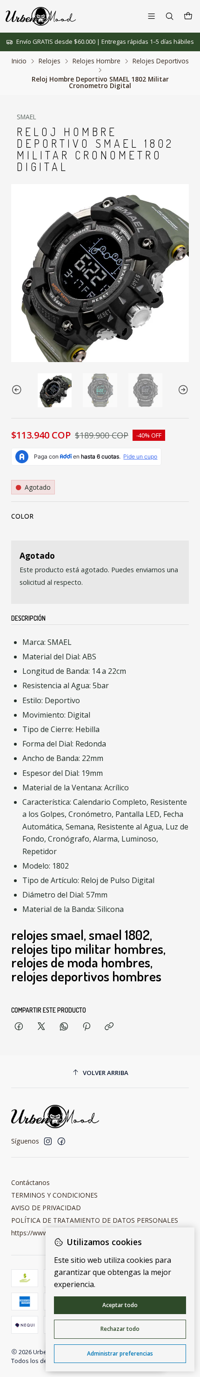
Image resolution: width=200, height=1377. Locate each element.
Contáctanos (30, 1182)
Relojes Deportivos (161, 61)
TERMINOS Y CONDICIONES (54, 1195)
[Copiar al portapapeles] (109, 1027)
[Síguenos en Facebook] (61, 1141)
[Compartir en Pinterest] (86, 1027)
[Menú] (151, 16)
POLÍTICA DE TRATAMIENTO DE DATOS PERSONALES (94, 1220)
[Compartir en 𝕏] (41, 1027)
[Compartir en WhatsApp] (64, 1027)
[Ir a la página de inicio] (41, 16)
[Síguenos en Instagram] (48, 1141)
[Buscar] (169, 16)
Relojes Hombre (96, 61)
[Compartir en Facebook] (19, 1027)
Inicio (19, 61)
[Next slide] (182, 390)
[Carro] (188, 16)
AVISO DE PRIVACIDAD (46, 1207)
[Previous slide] (18, 390)
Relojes (49, 61)
